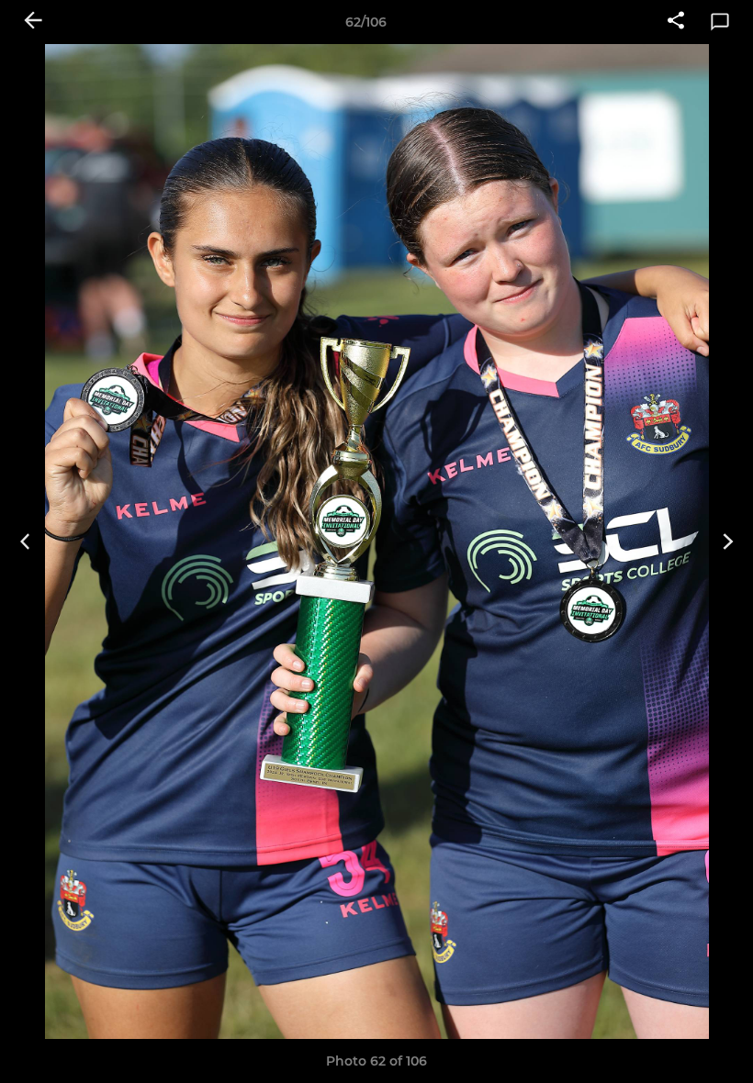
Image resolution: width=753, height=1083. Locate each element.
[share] (676, 22)
